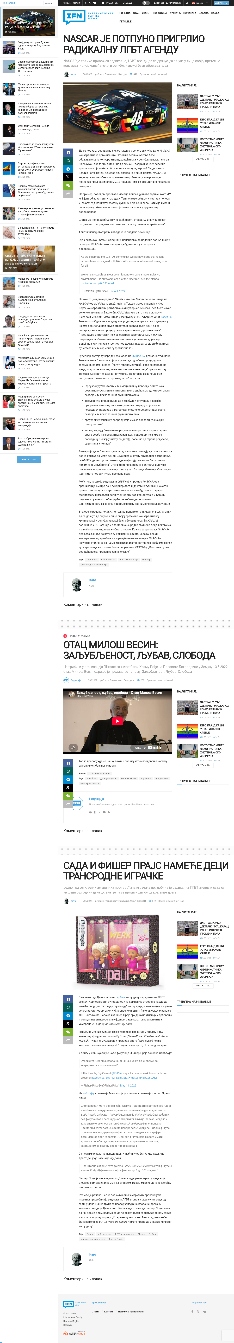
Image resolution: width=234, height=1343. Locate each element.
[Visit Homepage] (88, 17)
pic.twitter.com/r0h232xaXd (97, 283)
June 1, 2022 (117, 291)
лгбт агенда (104, 1234)
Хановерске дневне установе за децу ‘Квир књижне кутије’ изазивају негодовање (36, 211)
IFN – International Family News (72, 1317)
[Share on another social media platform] (68, 194)
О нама (67, 3)
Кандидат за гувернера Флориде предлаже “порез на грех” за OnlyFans (35, 319)
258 (142, 680)
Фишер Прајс (116, 1239)
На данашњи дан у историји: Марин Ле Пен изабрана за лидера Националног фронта (34, 380)
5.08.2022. (206, 131)
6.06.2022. (93, 680)
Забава (204, 13)
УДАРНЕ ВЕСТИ (138, 901)
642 (154, 901)
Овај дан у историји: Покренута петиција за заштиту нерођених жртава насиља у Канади (25, 259)
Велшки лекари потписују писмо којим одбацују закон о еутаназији (36, 230)
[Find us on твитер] (89, 3)
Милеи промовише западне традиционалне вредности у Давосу (34, 87)
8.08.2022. (206, 111)
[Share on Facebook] (68, 153)
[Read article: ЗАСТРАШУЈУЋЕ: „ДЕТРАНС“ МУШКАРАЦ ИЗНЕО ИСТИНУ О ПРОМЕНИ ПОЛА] (187, 101)
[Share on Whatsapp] (68, 161)
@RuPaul (117, 1073)
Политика (189, 13)
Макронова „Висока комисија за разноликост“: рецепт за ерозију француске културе (36, 361)
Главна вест (111, 74)
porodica (91, 778)
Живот (146, 13)
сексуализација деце (93, 1239)
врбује (121, 997)
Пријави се (111, 3)
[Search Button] (187, 3)
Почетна (125, 13)
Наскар (146, 559)
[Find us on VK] (94, 3)
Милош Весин (129, 778)
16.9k (217, 131)
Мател (141, 1234)
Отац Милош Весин (99, 773)
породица (146, 778)
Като (73, 74)
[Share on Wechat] (68, 185)
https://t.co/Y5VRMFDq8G (107, 1077)
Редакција (76, 680)
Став (136, 13)
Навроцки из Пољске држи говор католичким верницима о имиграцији (36, 422)
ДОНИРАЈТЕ (221, 3)
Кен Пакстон (108, 559)
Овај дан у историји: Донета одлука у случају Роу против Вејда (34, 45)
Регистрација (174, 3)
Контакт (76, 3)
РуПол (152, 1234)
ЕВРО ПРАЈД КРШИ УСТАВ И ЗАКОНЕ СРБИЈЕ (212, 123)
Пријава (160, 3)
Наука (215, 13)
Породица (160, 13)
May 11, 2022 (128, 1085)
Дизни (90, 1234)
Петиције (126, 21)
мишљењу (138, 356)
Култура (175, 13)
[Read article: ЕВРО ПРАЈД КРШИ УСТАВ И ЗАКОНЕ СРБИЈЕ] (187, 125)
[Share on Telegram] (68, 169)
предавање (162, 778)
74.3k (217, 111)
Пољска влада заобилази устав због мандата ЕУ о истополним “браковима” (36, 147)
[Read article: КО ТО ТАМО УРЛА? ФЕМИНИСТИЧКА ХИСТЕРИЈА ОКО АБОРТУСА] (187, 145)
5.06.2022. (88, 901)
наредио (166, 317)
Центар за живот (90, 783)
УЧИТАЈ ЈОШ (29, 459)
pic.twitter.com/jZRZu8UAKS (140, 1077)
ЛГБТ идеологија (128, 559)
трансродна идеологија (94, 564)
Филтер (48, 3)
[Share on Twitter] (68, 177)
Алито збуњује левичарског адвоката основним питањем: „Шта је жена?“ (35, 441)
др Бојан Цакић (108, 778)
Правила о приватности (131, 1311)
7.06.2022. (88, 74)
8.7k (218, 154)
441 (135, 74)
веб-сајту (88, 1093)
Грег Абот (92, 559)
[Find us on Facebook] (85, 3)
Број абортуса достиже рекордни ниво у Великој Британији (32, 299)
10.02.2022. (207, 154)
